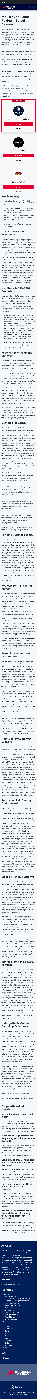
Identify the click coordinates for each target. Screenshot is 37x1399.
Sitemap (6, 1358)
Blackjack (8, 1333)
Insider (5, 1348)
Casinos (6, 1294)
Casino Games (8, 1322)
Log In (3, 2)
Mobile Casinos (10, 1296)
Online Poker (9, 1329)
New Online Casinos (12, 1303)
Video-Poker (9, 1345)
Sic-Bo (7, 1343)
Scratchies (8, 1341)
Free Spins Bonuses (12, 1312)
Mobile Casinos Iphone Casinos (18, 1301)
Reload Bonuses (10, 1317)
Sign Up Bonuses (11, 1319)
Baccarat (8, 1331)
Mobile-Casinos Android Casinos (18, 1298)
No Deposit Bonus (11, 1315)
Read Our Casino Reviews (12, 1284)
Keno (7, 1336)
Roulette (8, 1338)
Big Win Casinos (10, 1308)
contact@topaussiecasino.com (26, 1392)
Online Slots (9, 1326)
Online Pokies (10, 1324)
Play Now (18, 156)
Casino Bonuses (9, 1310)
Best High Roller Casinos (13, 1305)
